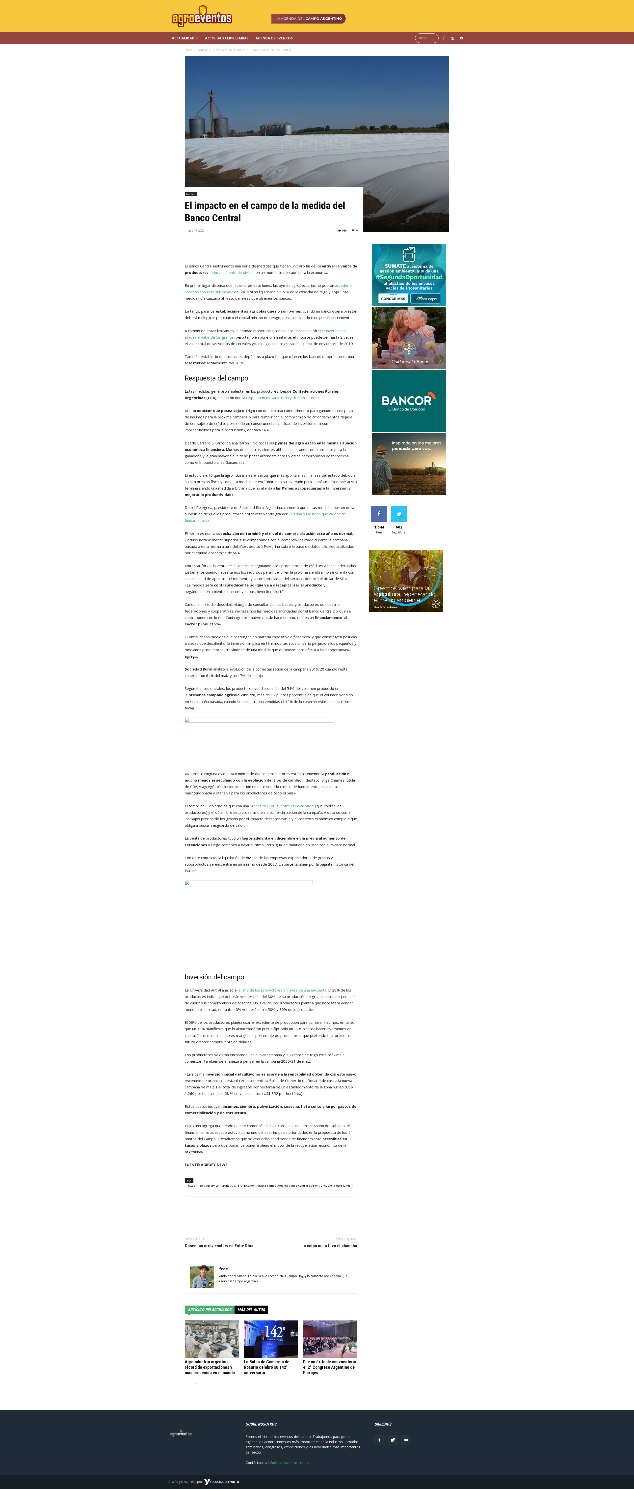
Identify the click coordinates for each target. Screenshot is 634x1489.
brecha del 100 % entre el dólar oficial (282, 805)
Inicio (188, 50)
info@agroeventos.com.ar (289, 1462)
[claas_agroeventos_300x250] (409, 494)
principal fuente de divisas (233, 272)
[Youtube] (406, 1440)
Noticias (202, 50)
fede (223, 1268)
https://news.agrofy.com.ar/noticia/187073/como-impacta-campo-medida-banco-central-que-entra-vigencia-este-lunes (269, 1185)
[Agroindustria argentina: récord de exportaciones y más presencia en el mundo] (212, 1339)
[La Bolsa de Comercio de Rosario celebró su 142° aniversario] (271, 1339)
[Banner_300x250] (409, 367)
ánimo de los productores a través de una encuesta (282, 990)
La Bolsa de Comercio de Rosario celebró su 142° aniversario (266, 1367)
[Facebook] (379, 1440)
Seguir (399, 508)
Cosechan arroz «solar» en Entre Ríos (219, 1245)
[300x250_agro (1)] (406, 610)
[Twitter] (393, 1440)
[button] (428, 38)
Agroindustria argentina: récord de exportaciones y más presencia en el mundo (210, 1367)
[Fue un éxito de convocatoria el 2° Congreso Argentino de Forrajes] (330, 1339)
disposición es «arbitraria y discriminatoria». (282, 397)
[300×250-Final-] (409, 430)
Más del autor (251, 1309)
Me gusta (379, 508)
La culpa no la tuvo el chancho (329, 1245)
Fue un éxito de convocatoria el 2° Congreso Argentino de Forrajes (329, 1367)
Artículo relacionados (210, 1309)
